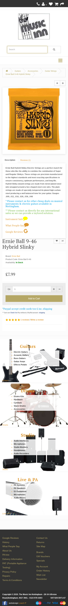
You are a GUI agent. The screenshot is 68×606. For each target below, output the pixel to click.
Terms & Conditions (12, 580)
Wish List (40, 575)
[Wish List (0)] (51, 5)
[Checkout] (62, 5)
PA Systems (19, 485)
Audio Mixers (20, 498)
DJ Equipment (20, 492)
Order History (43, 570)
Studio (27, 435)
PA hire (5, 554)
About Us (7, 550)
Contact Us (41, 538)
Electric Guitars (21, 352)
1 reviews (25, 320)
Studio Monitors (21, 447)
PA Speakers (19, 488)
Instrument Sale (14, 219)
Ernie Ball (16, 256)
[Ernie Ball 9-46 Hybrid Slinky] (34, 119)
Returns (40, 542)
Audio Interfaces (21, 441)
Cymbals (18, 403)
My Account (42, 566)
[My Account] (44, 5)
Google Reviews (14, 231)
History (5, 542)
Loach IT (22, 603)
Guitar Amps (19, 361)
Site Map (40, 546)
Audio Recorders (21, 453)
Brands (39, 552)
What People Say (15, 225)
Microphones (19, 444)
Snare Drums (20, 406)
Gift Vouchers (43, 556)
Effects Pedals (20, 365)
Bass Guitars (20, 358)
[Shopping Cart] (56, 5)
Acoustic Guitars (21, 355)
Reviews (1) (25, 160)
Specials (40, 560)
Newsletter (41, 579)
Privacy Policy (9, 571)
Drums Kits (19, 396)
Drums (28, 391)
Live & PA (28, 479)
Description (10, 160)
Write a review (37, 320)
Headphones (19, 450)
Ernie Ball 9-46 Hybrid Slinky (18, 74)
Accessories (33, 71)
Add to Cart (34, 298)
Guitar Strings (51, 71)
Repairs (6, 576)
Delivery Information (12, 559)
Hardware (18, 400)
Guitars (18, 71)
